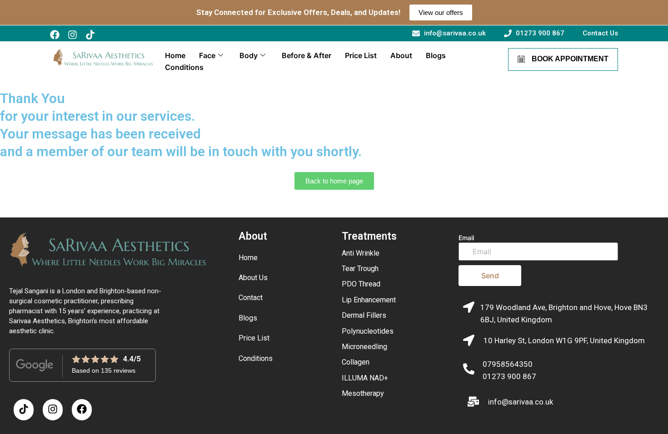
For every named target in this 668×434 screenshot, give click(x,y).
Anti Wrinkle (360, 253)
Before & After (306, 55)
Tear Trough (360, 268)
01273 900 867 (509, 376)
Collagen (355, 362)
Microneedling (364, 346)
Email (466, 238)
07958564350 (508, 364)
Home (175, 55)
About (401, 55)
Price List (361, 55)
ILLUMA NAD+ (365, 378)
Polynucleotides (368, 331)
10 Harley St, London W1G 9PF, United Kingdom (564, 340)
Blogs (436, 55)
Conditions (184, 67)
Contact (251, 297)
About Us (253, 277)
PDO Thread (361, 284)
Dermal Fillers (364, 315)
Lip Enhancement (369, 300)
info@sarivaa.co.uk (520, 401)
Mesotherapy (363, 393)
